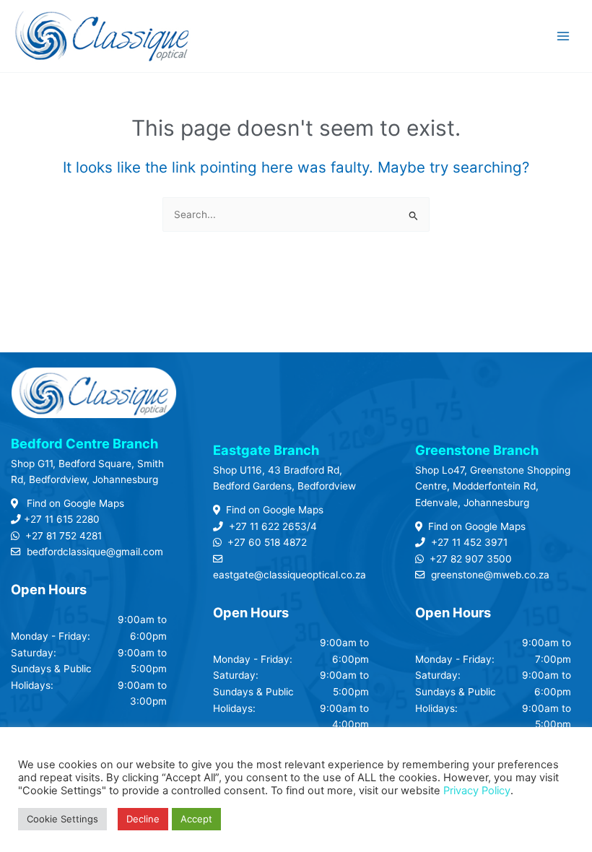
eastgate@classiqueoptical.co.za (289, 575)
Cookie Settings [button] (62, 819)
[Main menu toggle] (563, 36)
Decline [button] (143, 819)
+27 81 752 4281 (63, 536)
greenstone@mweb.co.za (490, 575)
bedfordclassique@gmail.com (95, 551)
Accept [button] (196, 819)
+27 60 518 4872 (267, 542)
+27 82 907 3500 (471, 559)
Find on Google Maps (74, 503)
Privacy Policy (476, 790)
